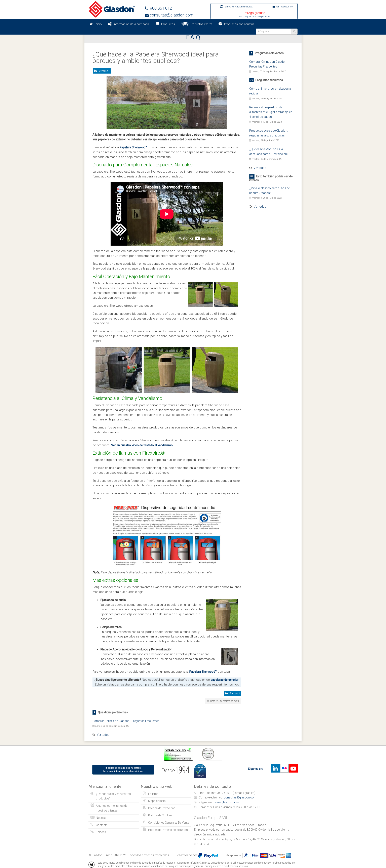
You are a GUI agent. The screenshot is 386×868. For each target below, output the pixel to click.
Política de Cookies (160, 815)
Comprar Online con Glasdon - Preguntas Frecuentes (125, 720)
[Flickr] (284, 768)
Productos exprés (201, 24)
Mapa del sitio (157, 800)
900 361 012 (160, 8)
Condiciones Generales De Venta (168, 822)
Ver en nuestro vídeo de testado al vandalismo (142, 445)
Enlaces (101, 832)
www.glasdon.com (227, 802)
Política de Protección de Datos (168, 829)
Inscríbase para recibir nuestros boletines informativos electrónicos (123, 770)
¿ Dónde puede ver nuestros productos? (113, 796)
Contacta (102, 825)
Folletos (153, 793)
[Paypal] (208, 855)
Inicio (98, 24)
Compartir (103, 71)
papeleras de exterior (224, 679)
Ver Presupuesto (284, 6)
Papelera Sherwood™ (133, 147)
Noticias (101, 817)
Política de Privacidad (161, 808)
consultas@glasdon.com (171, 15)
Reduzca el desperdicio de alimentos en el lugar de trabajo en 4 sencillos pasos (270, 112)
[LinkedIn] (275, 768)
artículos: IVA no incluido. (239, 6)
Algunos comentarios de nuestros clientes (111, 808)
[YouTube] (293, 768)
